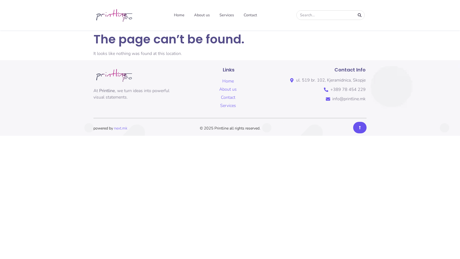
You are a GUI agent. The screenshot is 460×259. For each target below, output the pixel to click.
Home (179, 15)
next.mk (120, 128)
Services (226, 15)
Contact (250, 15)
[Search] (359, 15)
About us (202, 15)
